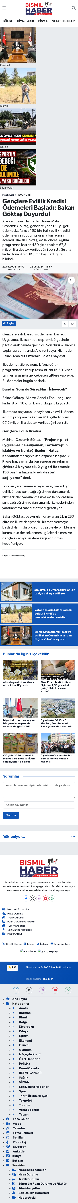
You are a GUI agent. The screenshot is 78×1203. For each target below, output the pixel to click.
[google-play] (48, 952)
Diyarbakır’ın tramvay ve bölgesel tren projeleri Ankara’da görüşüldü (19, 723)
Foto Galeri (20, 1119)
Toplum (24, 1105)
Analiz (23, 1008)
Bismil (23, 1017)
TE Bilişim (48, 979)
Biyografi (19, 1146)
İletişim (44, 944)
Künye (30, 944)
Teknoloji (25, 1100)
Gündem (25, 1049)
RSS (13, 967)
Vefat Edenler (29, 1109)
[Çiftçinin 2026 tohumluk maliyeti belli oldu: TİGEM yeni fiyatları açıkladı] (20, 743)
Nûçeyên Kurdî (29, 1054)
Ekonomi (24, 195)
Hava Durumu (15, 913)
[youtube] (55, 990)
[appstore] (28, 952)
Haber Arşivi (14, 933)
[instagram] (42, 990)
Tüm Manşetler (16, 925)
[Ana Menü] (4, 8)
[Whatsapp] (52, 898)
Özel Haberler (29, 1059)
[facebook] (16, 990)
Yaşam (23, 1114)
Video (16, 1123)
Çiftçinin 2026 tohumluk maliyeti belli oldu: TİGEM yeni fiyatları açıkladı (19, 758)
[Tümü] (73, 836)
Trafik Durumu (15, 917)
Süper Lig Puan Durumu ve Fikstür (43, 1183)
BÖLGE (8, 21)
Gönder (11, 815)
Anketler (19, 1151)
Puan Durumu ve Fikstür (21, 921)
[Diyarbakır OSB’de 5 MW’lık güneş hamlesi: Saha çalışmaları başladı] (58, 707)
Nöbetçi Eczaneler (18, 909)
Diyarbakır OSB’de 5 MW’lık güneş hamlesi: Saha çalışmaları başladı (56, 723)
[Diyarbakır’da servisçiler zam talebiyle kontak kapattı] (58, 743)
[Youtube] (46, 898)
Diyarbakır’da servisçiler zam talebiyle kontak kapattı (56, 758)
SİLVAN (24, 1082)
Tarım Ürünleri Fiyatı (33, 1096)
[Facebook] (26, 898)
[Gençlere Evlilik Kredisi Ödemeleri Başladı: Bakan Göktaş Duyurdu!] (39, 296)
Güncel (24, 1045)
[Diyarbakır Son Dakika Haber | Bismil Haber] (39, 8)
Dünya (23, 1031)
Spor (22, 1091)
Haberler (8, 195)
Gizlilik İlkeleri (14, 944)
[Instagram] (39, 898)
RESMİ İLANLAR (30, 1072)
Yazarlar (18, 1128)
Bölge (23, 1022)
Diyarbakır (26, 1026)
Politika (24, 1063)
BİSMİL (43, 21)
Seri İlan (18, 1137)
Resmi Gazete (29, 1068)
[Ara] (74, 8)
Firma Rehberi (62, 944)
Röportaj (19, 1142)
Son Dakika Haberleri (19, 929)
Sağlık (23, 1077)
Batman (25, 1012)
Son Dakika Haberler (34, 1086)
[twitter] (29, 990)
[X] (33, 898)
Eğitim (23, 1035)
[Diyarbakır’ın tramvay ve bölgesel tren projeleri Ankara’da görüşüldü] (20, 707)
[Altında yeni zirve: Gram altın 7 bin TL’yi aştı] (20, 669)
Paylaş (11, 323)
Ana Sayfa (19, 999)
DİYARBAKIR (25, 21)
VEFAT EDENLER (63, 21)
